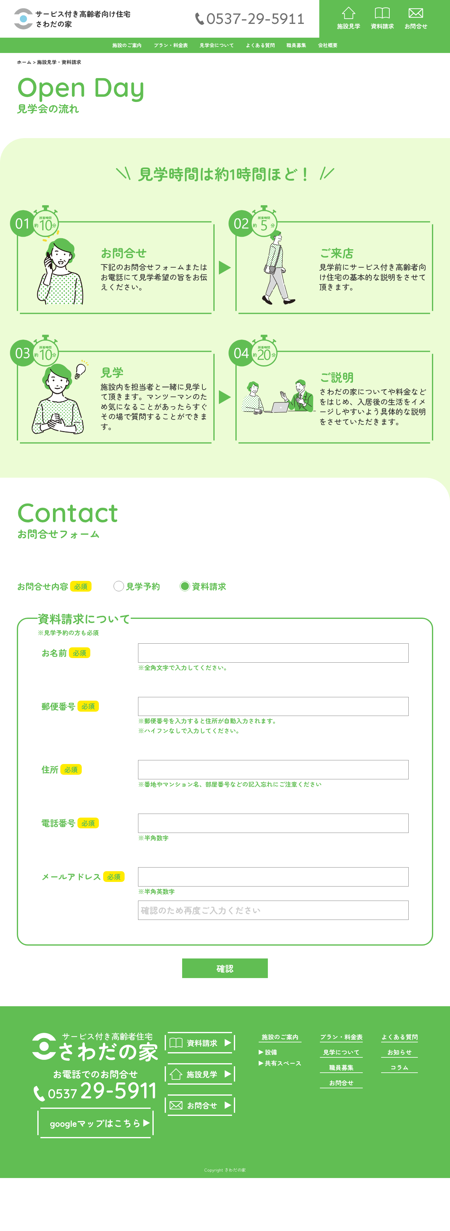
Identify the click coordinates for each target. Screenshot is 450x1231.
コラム (399, 1067)
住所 (59, 769)
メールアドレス (81, 876)
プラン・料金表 (171, 45)
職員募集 (296, 45)
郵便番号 (68, 706)
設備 (271, 1052)
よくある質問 (260, 45)
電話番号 (68, 823)
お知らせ (399, 1052)
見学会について (217, 45)
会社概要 (328, 45)
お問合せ (341, 1082)
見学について (341, 1052)
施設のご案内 (127, 45)
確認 (225, 968)
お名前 (63, 652)
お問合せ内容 (52, 586)
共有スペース (283, 1063)
